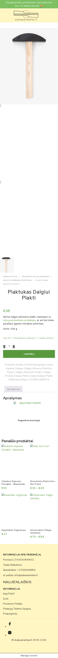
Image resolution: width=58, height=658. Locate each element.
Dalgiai (19, 368)
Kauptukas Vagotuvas (14, 530)
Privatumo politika (12, 603)
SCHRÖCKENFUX (39, 379)
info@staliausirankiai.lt (26, 575)
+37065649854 (26, 570)
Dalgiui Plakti (21, 375)
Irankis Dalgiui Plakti (41, 375)
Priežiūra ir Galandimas (35, 276)
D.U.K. (6, 598)
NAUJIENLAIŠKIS (17, 582)
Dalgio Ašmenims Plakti (29, 372)
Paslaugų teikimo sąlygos (17, 608)
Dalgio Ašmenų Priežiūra (17, 280)
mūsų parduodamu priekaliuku (19, 320)
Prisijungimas (10, 613)
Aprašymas (13, 389)
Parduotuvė (10, 276)
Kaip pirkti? (9, 593)
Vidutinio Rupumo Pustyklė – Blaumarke (13, 482)
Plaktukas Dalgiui (18, 379)
